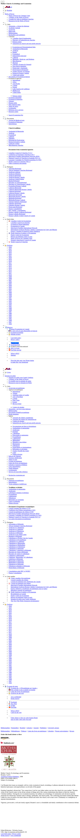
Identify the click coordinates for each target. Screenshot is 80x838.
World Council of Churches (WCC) (20, 161)
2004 (10, 285)
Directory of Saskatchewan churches (23, 40)
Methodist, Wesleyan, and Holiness (23, 59)
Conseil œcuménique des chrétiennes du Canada (25, 582)
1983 (10, 317)
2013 (10, 270)
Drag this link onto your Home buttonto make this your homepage (22, 361)
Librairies (51, 731)
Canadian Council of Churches (20, 223)
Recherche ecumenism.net (17, 475)
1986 (10, 313)
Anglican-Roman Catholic (17, 177)
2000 (10, 292)
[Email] (2, 815)
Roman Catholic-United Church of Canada (22, 216)
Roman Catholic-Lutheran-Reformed (20, 212)
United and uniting (18, 75)
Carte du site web (16, 712)
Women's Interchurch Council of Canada (23, 240)
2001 (10, 291)
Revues (72, 731)
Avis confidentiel (16, 697)
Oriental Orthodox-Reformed (18, 202)
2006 (10, 282)
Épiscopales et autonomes (20, 435)
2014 (10, 268)
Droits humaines (14, 414)
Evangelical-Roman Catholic (17, 186)
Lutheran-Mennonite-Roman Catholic (20, 189)
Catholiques (16, 433)
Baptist (14, 52)
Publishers (43, 728)
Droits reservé (15, 698)
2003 (10, 287)
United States (16, 92)
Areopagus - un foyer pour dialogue (20, 409)
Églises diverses (17, 454)
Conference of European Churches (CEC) (21, 154)
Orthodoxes (16, 445)
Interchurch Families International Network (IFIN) (24, 156)
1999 (10, 294)
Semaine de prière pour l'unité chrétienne (23, 599)
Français (9, 7)
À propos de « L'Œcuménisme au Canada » (24, 688)
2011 (10, 273)
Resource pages (13, 111)
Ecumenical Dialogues (15, 99)
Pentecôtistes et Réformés (16, 568)
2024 (10, 250)
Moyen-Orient (16, 404)
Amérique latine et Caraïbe (20, 395)
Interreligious (13, 124)
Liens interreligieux (14, 466)
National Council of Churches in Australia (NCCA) (24, 158)
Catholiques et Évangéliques (17, 540)
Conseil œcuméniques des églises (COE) (21, 512)
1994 (10, 303)
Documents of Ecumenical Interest (19, 77)
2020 (10, 257)
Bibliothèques (15, 731)
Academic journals (14, 28)
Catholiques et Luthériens (16, 541)
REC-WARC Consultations (17, 210)
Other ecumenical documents (17, 163)
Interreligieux (13, 482)
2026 (10, 247)
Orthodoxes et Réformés (16, 564)
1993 (10, 305)
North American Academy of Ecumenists (23, 233)
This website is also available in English (23, 690)
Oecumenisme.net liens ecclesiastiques (24, 426)
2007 (10, 280)
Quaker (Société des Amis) (20, 451)
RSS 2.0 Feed (15, 348)
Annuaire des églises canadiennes (22, 418)
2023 (10, 252)
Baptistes (15, 431)
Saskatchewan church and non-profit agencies (26, 43)
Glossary (11, 101)
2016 (10, 264)
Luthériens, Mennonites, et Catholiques (21, 557)
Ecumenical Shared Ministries (20, 224)
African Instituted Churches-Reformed (20, 170)
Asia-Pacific (16, 84)
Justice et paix (13, 459)
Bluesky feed (15, 343)
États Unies (16, 400)
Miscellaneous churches (16, 145)
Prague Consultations (15, 209)
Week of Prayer (9, 14)
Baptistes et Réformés (15, 536)
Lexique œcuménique (15, 461)
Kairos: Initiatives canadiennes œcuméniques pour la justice (29, 588)
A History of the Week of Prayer (18, 17)
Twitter (13, 705)
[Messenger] (2, 812)
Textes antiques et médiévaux (18, 484)
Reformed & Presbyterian (16, 140)
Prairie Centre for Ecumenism (20, 235)
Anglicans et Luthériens (16, 529)
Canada (14, 85)
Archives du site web (17, 693)
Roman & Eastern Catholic (20, 73)
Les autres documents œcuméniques (20, 519)
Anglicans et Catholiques (16, 527)
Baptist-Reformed (14, 181)
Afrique (14, 393)
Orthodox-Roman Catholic (17, 205)
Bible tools (12, 31)
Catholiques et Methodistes (17, 545)
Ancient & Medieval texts (16, 120)
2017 (10, 263)
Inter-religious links (14, 104)
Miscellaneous (16, 61)
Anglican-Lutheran (14, 172)
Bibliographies (13, 33)
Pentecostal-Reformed (15, 207)
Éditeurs (23, 731)
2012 (10, 271)
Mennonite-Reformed (15, 195)
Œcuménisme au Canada (18, 594)
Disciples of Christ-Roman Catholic (20, 184)
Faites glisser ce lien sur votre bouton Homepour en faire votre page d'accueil (24, 718)
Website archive (15, 334)
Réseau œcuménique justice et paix (21, 236)
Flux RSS (14, 704)
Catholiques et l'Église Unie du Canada (21, 538)
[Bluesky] (2, 806)
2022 (10, 254)
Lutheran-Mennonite (15, 188)
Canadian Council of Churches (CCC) (20, 153)
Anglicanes (15, 430)
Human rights (13, 103)
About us (9, 327)
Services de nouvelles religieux (18, 472)
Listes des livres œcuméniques (18, 463)
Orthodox (12, 138)
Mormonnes (16, 444)
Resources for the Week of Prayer (19, 21)
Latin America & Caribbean (21, 89)
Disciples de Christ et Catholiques (19, 554)
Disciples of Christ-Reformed (18, 182)
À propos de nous (12, 686)
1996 (10, 299)
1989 (10, 308)
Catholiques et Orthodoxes (17, 547)
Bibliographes (13, 411)
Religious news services (16, 110)
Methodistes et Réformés (16, 562)
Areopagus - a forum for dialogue (19, 26)
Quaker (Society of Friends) (21, 71)
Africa (14, 82)
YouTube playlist (16, 350)
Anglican (15, 50)
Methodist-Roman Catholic (17, 200)
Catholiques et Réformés (16, 548)
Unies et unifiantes (14, 501)
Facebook (14, 702)
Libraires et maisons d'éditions (18, 465)
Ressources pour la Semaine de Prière (20, 383)
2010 (10, 275)
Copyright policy (16, 338)
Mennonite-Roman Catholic (17, 196)
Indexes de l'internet (15, 456)
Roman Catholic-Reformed (17, 214)
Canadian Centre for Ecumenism (21, 221)
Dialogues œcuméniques (16, 480)
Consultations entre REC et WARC (19, 571)
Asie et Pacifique (17, 397)
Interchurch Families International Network (24, 228)
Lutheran (15, 57)
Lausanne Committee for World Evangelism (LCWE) (25, 160)
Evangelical (16, 54)
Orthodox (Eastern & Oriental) (21, 64)
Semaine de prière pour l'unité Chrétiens (21, 377)
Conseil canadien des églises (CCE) (20, 508)
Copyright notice (6, 834)
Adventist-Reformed (15, 168)
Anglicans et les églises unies (17, 534)
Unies (14, 452)
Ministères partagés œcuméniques (21, 590)
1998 (10, 296)
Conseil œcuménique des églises (21, 583)
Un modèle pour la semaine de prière (20, 381)
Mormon (15, 63)
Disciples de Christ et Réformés (18, 552)
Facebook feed (15, 345)
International (16, 80)
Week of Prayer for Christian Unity (19, 15)
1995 (10, 301)
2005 (10, 284)
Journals (36, 728)
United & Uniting (14, 143)
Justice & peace (13, 106)
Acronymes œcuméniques (17, 388)
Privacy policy (15, 339)
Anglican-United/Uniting (16, 179)
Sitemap (13, 355)
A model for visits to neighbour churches (21, 19)
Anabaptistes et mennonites (20, 428)
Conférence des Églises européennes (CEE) (22, 510)
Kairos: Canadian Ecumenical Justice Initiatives (25, 231)
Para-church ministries (19, 66)
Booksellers (14, 728)
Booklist (9, 10)
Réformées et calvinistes (19, 449)
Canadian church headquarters (21, 38)
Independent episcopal (19, 56)
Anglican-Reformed (15, 175)
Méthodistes (16, 440)
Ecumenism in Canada (18, 226)
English (9, 369)
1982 (10, 318)
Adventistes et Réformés (16, 524)
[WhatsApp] (2, 819)
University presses (53, 728)
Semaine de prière (10, 376)
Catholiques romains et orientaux (19, 493)
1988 (10, 310)
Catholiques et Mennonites (17, 543)
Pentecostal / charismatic (20, 68)
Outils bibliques (13, 468)
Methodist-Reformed (15, 198)
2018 (10, 261)
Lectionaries (12, 108)
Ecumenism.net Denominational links (24, 47)
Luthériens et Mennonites (16, 555)
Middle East (16, 90)
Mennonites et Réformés (16, 561)
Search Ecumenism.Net (16, 115)
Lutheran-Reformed (15, 191)
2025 (10, 249)
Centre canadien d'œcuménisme (20, 578)
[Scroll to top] (1, 2)
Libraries (29, 728)
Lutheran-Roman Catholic (17, 193)
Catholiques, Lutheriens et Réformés (20, 550)
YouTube (13, 707)
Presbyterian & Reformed (20, 70)
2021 (10, 256)
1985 (10, 315)
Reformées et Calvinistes (16, 500)
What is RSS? (15, 353)
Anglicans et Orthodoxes (16, 531)
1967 (10, 322)
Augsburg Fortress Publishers (10, 776)
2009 (10, 277)
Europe (14, 87)
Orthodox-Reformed (15, 203)
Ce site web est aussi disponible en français (24, 331)
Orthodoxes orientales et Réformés (19, 566)
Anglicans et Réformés (16, 533)
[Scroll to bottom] (3, 2)
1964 (10, 324)
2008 (10, 278)
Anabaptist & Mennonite (20, 49)
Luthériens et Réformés (16, 559)
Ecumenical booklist (17, 332)
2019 (10, 259)
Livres (9, 372)
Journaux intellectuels (15, 458)
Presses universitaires (61, 731)
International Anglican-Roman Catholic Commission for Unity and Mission (34, 229)
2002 (10, 289)
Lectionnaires (13, 470)
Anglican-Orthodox (15, 174)
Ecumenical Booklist (15, 97)
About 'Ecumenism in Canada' (20, 329)
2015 (10, 266)
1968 (10, 320)
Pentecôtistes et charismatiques (21, 447)
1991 (10, 306)
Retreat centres (17, 42)
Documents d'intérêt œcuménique (19, 412)
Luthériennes (16, 438)
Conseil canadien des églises (19, 580)
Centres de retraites (18, 407)
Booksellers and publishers (17, 35)
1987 (10, 311)
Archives (9, 245)
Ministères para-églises (19, 442)
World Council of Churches (19, 242)
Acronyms (12, 29)
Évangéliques (16, 437)
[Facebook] (2, 809)
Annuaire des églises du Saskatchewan (24, 419)
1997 (10, 298)
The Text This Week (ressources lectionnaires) (25, 601)
